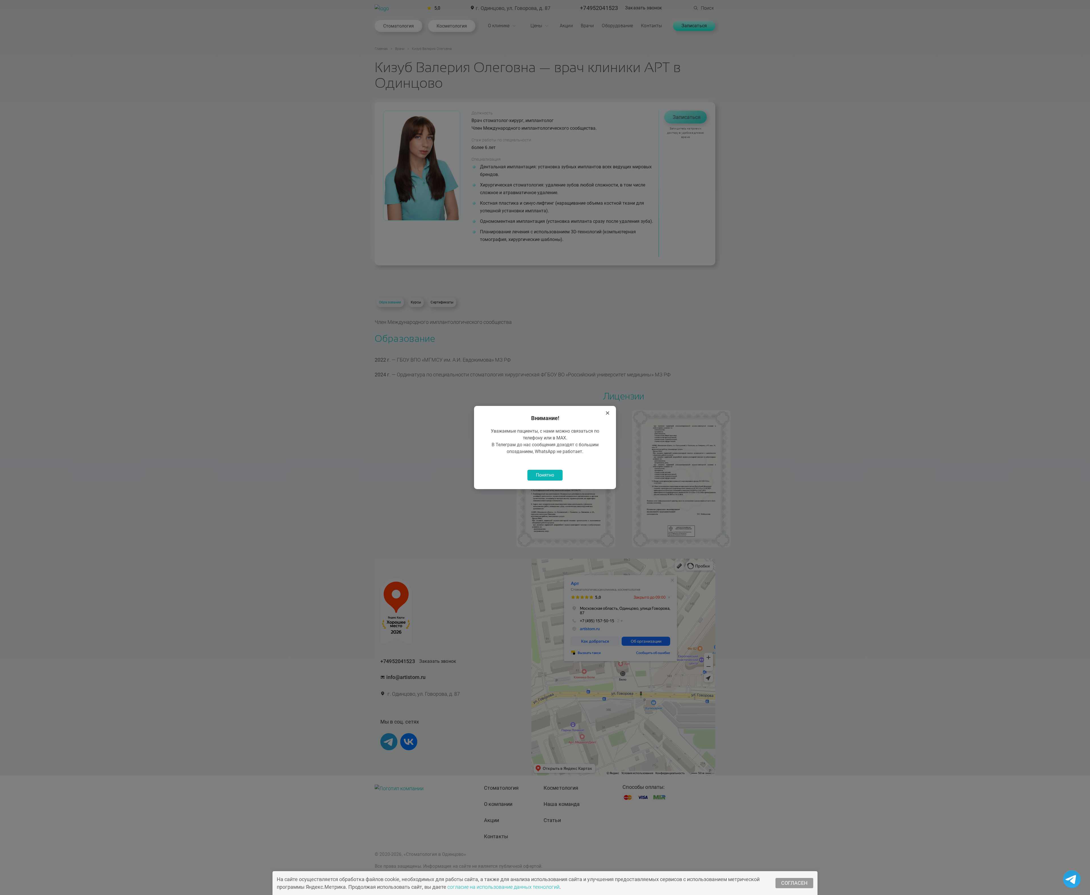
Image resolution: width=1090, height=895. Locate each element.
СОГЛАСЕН (794, 883)
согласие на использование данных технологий (503, 887)
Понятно (545, 475)
